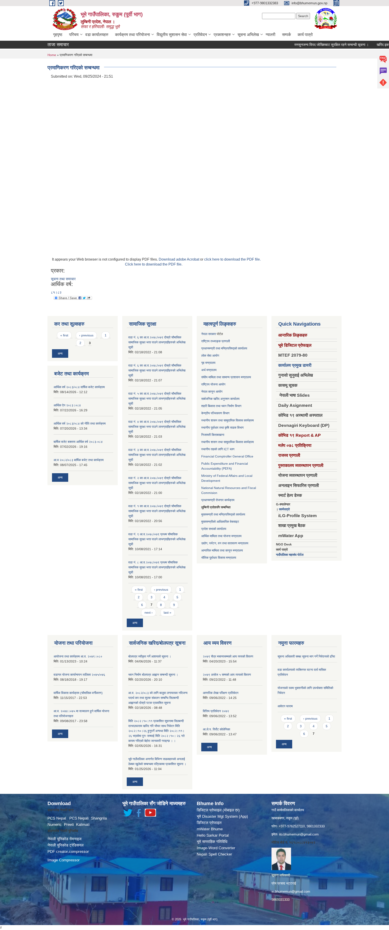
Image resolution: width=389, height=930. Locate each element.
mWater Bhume (210, 829)
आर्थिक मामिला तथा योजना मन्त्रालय (221, 536)
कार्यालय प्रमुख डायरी (294, 365)
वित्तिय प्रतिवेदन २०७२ (216, 711)
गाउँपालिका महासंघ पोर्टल (289, 554)
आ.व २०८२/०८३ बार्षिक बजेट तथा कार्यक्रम (79, 460)
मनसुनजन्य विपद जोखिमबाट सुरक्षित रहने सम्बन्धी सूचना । (314, 45)
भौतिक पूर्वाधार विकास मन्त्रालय (218, 557)
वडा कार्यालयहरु (96, 34)
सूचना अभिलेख (248, 34)
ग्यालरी (270, 34)
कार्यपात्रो (284, 509)
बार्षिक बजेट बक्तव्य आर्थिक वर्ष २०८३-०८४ (78, 442)
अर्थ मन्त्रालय (209, 370)
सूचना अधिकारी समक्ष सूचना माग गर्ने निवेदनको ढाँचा (306, 656)
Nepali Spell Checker (214, 854)
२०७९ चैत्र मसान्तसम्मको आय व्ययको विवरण (228, 656)
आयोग (215, 355)
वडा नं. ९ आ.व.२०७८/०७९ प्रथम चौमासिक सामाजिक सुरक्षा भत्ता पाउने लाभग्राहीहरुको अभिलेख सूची (156, 539)
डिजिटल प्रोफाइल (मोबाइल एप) (218, 810)
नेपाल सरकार (208, 334)
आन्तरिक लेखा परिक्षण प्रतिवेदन (220, 693)
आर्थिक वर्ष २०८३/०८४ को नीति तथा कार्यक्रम (80, 423)
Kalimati (83, 824)
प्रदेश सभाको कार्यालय (213, 529)
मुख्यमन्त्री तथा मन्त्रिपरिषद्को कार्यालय (223, 514)
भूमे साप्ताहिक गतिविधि (212, 842)
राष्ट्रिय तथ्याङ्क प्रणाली (215, 341)
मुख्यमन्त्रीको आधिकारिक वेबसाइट (220, 521)
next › (149, 612)
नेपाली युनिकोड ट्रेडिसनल (65, 845)
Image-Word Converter (216, 848)
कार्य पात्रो (305, 34)
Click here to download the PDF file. (153, 264)
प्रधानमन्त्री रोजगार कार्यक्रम (217, 500)
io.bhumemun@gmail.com (290, 891)
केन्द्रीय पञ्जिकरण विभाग (215, 413)
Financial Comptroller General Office (227, 456)
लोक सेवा (206, 355)
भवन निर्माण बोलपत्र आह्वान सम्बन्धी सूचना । (153, 674)
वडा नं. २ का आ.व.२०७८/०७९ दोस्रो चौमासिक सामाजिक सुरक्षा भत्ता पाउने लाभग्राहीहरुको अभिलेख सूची (156, 483)
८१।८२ (56, 292)
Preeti (69, 824)
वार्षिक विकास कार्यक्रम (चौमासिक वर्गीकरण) (78, 693)
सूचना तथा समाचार (63, 279)
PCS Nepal (56, 818)
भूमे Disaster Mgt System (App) (222, 816)
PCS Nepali (79, 818)
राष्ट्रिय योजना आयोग (213, 384)
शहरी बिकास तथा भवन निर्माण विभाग (221, 406)
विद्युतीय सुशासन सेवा (172, 34)
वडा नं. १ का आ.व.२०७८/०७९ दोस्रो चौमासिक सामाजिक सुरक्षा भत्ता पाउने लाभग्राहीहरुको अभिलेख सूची (156, 511)
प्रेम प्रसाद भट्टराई (283, 883)
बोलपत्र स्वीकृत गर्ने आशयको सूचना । (149, 656)
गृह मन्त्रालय (208, 363)
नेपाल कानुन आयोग (211, 391)
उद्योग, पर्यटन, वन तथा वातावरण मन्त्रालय (224, 543)
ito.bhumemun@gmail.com (299, 834)
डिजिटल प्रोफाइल (209, 823)
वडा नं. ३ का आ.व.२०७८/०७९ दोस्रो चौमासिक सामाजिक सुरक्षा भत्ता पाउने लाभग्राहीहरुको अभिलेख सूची (156, 455)
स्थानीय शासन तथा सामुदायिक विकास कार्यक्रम (227, 420)
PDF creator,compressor (68, 851)
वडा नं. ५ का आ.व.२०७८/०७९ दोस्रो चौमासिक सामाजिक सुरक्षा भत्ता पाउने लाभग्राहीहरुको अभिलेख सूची (156, 398)
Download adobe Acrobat (179, 259)
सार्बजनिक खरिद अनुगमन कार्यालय (220, 399)
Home (51, 55)
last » (167, 612)
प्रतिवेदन (200, 34)
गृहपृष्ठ (57, 34)
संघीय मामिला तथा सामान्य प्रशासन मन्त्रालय (226, 377)
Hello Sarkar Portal (213, 835)
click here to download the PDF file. (232, 259)
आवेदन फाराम (285, 706)
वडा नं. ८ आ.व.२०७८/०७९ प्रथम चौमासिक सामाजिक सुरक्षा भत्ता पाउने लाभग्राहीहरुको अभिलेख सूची (156, 567)
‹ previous (86, 335)
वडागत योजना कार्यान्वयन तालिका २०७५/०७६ (79, 674)
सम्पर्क (286, 34)
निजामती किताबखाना (212, 435)
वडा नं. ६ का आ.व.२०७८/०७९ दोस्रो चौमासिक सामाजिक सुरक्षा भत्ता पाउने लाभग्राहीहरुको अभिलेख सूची (156, 342)
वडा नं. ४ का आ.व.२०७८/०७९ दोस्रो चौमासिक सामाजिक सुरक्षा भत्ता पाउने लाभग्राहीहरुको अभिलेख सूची (156, 426)
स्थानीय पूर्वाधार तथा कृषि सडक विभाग (222, 427)
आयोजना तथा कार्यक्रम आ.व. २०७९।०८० (78, 656)
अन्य (60, 353)
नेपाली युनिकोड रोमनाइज (64, 839)
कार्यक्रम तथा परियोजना (132, 34)
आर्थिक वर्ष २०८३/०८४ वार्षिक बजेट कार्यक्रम (79, 387)
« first (64, 335)
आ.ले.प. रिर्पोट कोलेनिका (216, 729)
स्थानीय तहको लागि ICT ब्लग (217, 449)
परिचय (74, 34)
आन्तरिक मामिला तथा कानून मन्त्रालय (222, 550)
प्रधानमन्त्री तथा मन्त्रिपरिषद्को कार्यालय (224, 348)
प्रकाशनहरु (222, 34)
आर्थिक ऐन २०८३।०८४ (67, 405)
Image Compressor (63, 860)
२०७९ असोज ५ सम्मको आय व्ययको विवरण (227, 674)
